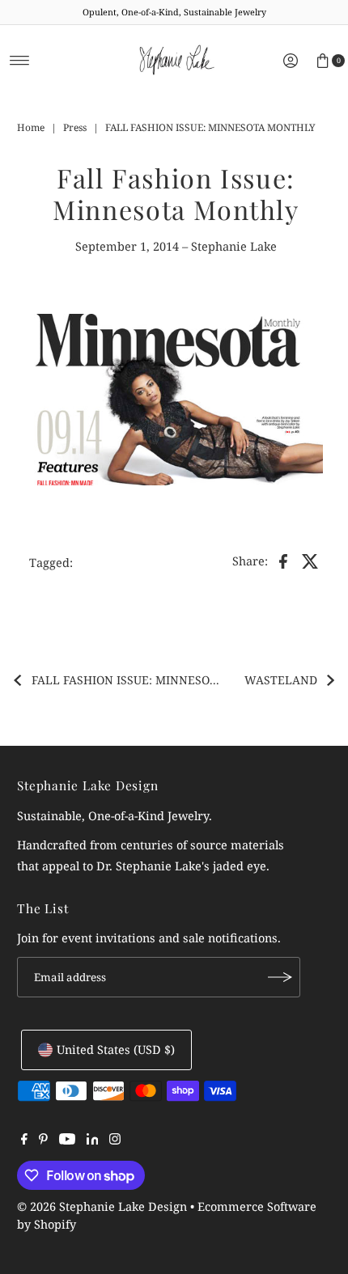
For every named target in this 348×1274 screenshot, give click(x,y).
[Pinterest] (43, 1140)
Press (75, 127)
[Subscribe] (280, 977)
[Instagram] (115, 1140)
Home (31, 127)
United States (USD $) (116, 1049)
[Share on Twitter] (311, 560)
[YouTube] (67, 1140)
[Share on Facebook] (283, 560)
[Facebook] (24, 1140)
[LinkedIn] (93, 1140)
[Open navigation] (19, 60)
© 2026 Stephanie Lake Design (102, 1206)
